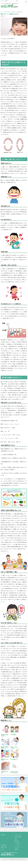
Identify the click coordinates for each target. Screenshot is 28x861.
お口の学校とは (3, 845)
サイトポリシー (17, 847)
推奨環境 (16, 849)
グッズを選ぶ (17, 843)
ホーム (2, 11)
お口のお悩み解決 (18, 836)
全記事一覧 (3, 834)
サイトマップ (17, 845)
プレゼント (3, 849)
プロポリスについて (18, 834)
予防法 (16, 838)
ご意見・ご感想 (3, 847)
